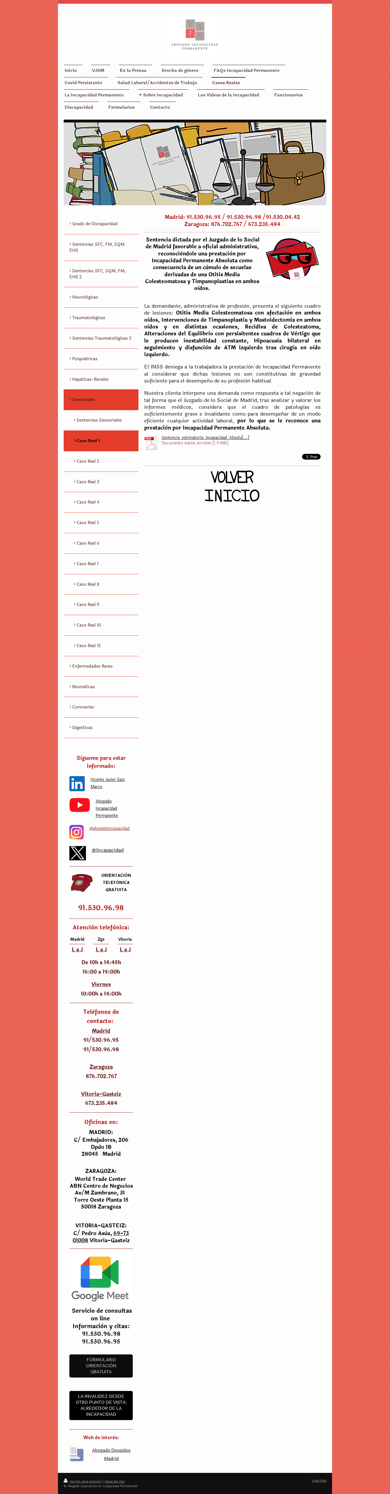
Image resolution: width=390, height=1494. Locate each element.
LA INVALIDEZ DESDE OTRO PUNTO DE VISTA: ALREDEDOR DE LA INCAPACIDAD (101, 1405)
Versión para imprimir (86, 1481)
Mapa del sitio (114, 1481)
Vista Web (319, 1480)
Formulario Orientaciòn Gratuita (101, 1365)
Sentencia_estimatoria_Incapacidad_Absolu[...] (205, 438)
